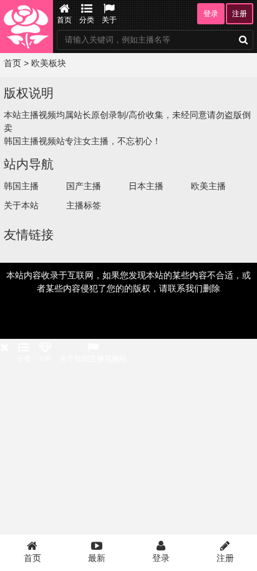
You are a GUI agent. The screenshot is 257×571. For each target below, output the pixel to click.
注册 (239, 13)
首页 (64, 20)
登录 (210, 13)
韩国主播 (21, 186)
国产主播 (83, 186)
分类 (86, 20)
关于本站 (21, 205)
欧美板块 (48, 63)
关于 (109, 20)
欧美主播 (208, 186)
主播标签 (83, 205)
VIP (45, 358)
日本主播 (145, 186)
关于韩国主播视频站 (93, 358)
